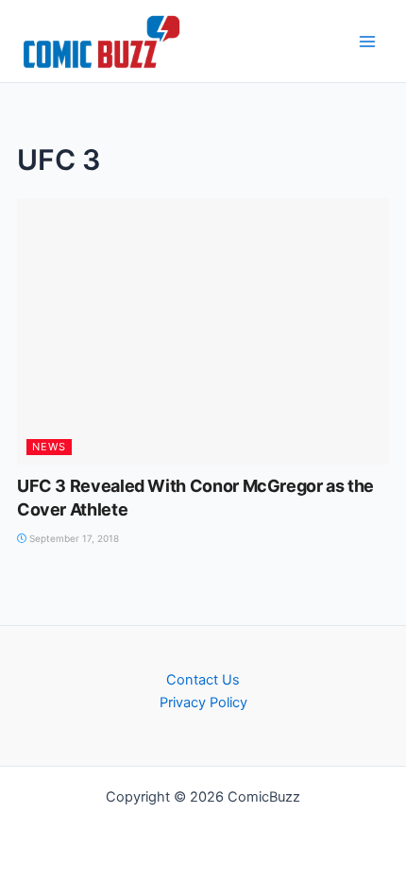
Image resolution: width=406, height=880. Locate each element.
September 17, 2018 (72, 538)
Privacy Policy (203, 702)
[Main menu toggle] (367, 41)
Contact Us (203, 679)
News (49, 446)
